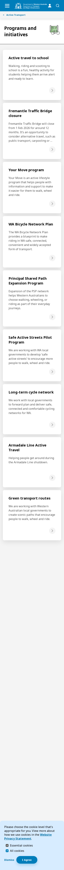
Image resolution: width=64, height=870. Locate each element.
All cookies (17, 851)
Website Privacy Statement (28, 836)
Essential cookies (21, 845)
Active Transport (14, 14)
